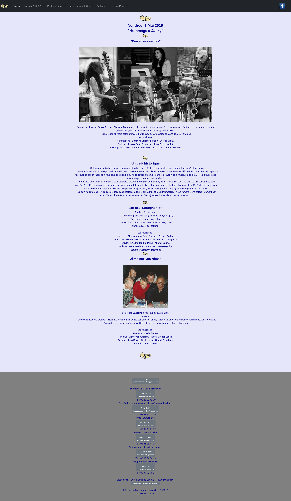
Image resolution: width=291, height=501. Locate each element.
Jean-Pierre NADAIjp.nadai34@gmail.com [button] (145, 438)
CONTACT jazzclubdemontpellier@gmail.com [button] (145, 380)
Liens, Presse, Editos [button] (80, 6)
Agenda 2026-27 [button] (32, 6)
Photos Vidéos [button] (55, 6)
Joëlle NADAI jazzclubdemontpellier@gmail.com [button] (145, 409)
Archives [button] (101, 6)
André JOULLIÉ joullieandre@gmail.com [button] (145, 395)
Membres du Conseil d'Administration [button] (145, 483)
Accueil (17, 6)
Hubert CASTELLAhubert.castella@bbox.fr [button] (145, 453)
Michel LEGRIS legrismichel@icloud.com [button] (145, 424)
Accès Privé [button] (118, 6)
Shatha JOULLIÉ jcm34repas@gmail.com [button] (145, 468)
